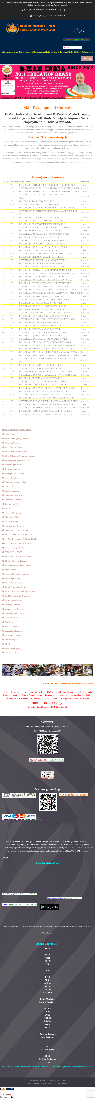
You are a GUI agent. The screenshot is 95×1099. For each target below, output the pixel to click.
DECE (47, 1056)
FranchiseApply (57, 137)
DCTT (7, 543)
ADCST (13, 543)
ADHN (26, 530)
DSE (7, 552)
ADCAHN (9, 556)
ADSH (7, 535)
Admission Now (37, 137)
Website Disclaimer (47, 933)
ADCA (21, 535)
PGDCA (26, 539)
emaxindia (49, 707)
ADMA (14, 535)
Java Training (11, 548)
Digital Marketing (23, 556)
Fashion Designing (47, 1059)
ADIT (20, 530)
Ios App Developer (13, 539)
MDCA (21, 543)
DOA (7, 530)
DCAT (33, 539)
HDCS (13, 530)
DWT (19, 552)
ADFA (28, 543)
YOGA (47, 1062)
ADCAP (28, 535)
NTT (21, 548)
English (68, 47)
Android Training (20, 561)
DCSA (13, 552)
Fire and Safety (47, 1049)
